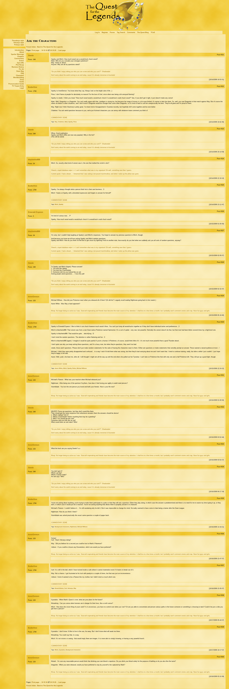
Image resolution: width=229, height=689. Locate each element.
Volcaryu (70, 588)
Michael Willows (82, 368)
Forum (112, 32)
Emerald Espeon (35, 212)
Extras (21, 61)
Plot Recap (20, 65)
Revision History (18, 67)
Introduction (19, 50)
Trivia (22, 80)
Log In (97, 32)
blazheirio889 (34, 160)
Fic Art (21, 69)
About (21, 52)
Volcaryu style (18, 42)
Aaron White (58, 368)
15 (44, 50)
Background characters (62, 526)
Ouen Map (20, 71)
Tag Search (121, 32)
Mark (66, 121)
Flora (75, 121)
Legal (22, 88)
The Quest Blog (143, 32)
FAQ (22, 73)
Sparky (70, 121)
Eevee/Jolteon (59, 588)
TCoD (153, 32)
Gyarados (62, 650)
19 (53, 50)
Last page (62, 50)
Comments (131, 32)
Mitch (56, 204)
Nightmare (73, 526)
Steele (31, 55)
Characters (20, 75)
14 (42, 50)
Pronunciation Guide (16, 84)
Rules (74, 368)
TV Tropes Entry (18, 86)
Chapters (20, 56)
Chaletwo (61, 121)
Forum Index (31, 47)
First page (35, 50)
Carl (65, 588)
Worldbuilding (18, 77)
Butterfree (32, 87)
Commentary (19, 58)
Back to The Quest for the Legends (50, 47)
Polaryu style (19, 45)
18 (51, 50)
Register (105, 32)
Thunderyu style (18, 40)
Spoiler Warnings (17, 54)
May (56, 121)
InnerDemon (33, 297)
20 (55, 50)
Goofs (21, 82)
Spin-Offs (20, 63)
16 (46, 50)
